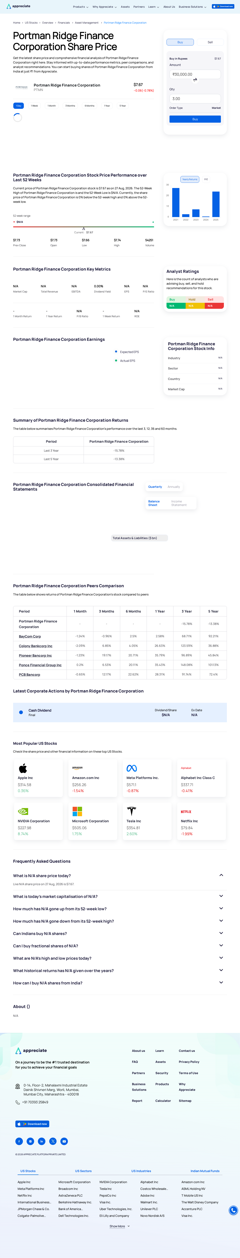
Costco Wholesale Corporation (153, 1189)
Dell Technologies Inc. (73, 1216)
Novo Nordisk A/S (152, 1216)
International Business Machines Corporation (34, 1202)
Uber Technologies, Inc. (116, 1209)
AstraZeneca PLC (70, 1195)
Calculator (163, 1101)
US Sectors (83, 1171)
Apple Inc (24, 1182)
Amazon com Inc (193, 1182)
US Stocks (31, 22)
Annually (174, 487)
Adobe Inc (147, 1195)
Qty (172, 89)
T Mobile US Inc (192, 1195)
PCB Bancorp (29, 674)
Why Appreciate (103, 6)
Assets (125, 6)
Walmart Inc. (149, 1202)
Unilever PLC (149, 1209)
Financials (64, 22)
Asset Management (87, 22)
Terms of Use (188, 1073)
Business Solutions (191, 6)
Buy (195, 119)
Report (137, 1101)
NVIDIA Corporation (113, 1182)
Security (161, 1073)
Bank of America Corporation (69, 1209)
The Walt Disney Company (200, 1202)
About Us (169, 6)
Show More (117, 1226)
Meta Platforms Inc (31, 1189)
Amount (175, 64)
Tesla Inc (106, 1189)
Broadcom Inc (68, 1189)
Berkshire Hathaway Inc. (75, 1202)
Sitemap (185, 1101)
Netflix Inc (25, 1195)
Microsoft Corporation (74, 1182)
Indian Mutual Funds (205, 1171)
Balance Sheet (154, 503)
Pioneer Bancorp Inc (35, 655)
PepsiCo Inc (108, 1195)
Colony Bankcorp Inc (35, 646)
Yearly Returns (189, 179)
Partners (139, 6)
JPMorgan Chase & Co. (34, 1209)
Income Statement (179, 503)
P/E (206, 179)
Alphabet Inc (149, 1182)
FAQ (135, 1062)
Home (16, 22)
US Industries (141, 1171)
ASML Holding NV (193, 1189)
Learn (151, 6)
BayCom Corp (30, 636)
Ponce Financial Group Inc (40, 665)
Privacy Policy (189, 1062)
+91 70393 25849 (35, 1102)
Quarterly (155, 487)
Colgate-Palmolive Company (31, 1216)
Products (79, 6)
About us (138, 1051)
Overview (47, 22)
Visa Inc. (105, 1202)
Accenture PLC (192, 1209)
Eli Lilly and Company (114, 1216)
